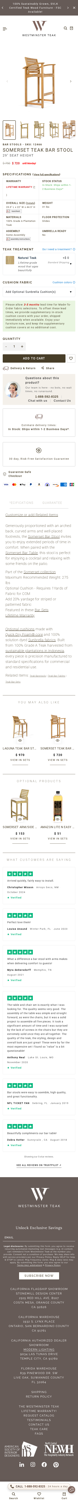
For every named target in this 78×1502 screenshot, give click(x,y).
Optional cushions (20, 629)
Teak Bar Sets (12, 681)
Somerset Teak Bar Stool (57, 748)
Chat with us (37, 400)
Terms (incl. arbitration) (29, 1265)
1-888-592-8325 (46, 396)
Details (30, 203)
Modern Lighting (39, 1349)
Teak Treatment (18, 249)
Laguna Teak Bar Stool (20, 748)
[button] (2, 7)
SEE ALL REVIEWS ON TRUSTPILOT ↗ (39, 1165)
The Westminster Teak (39, 1406)
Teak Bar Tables (56, 675)
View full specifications (46, 174)
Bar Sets (41, 610)
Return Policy (39, 1396)
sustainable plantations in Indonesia (34, 651)
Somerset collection (40, 572)
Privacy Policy (53, 1265)
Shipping (39, 1392)
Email (9, 1237)
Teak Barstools (38, 675)
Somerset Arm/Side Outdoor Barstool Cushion (20, 827)
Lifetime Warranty (20, 615)
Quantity (12, 339)
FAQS (39, 1433)
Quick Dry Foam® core (24, 634)
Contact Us (62, 400)
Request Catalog (39, 1415)
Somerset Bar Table (21, 553)
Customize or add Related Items (31, 515)
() (32, 174)
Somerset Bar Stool (44, 536)
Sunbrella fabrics (42, 640)
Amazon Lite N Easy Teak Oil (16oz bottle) (57, 827)
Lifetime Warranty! (39, 1411)
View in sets (20, 760)
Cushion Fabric (17, 282)
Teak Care (39, 1429)
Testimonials (39, 1420)
